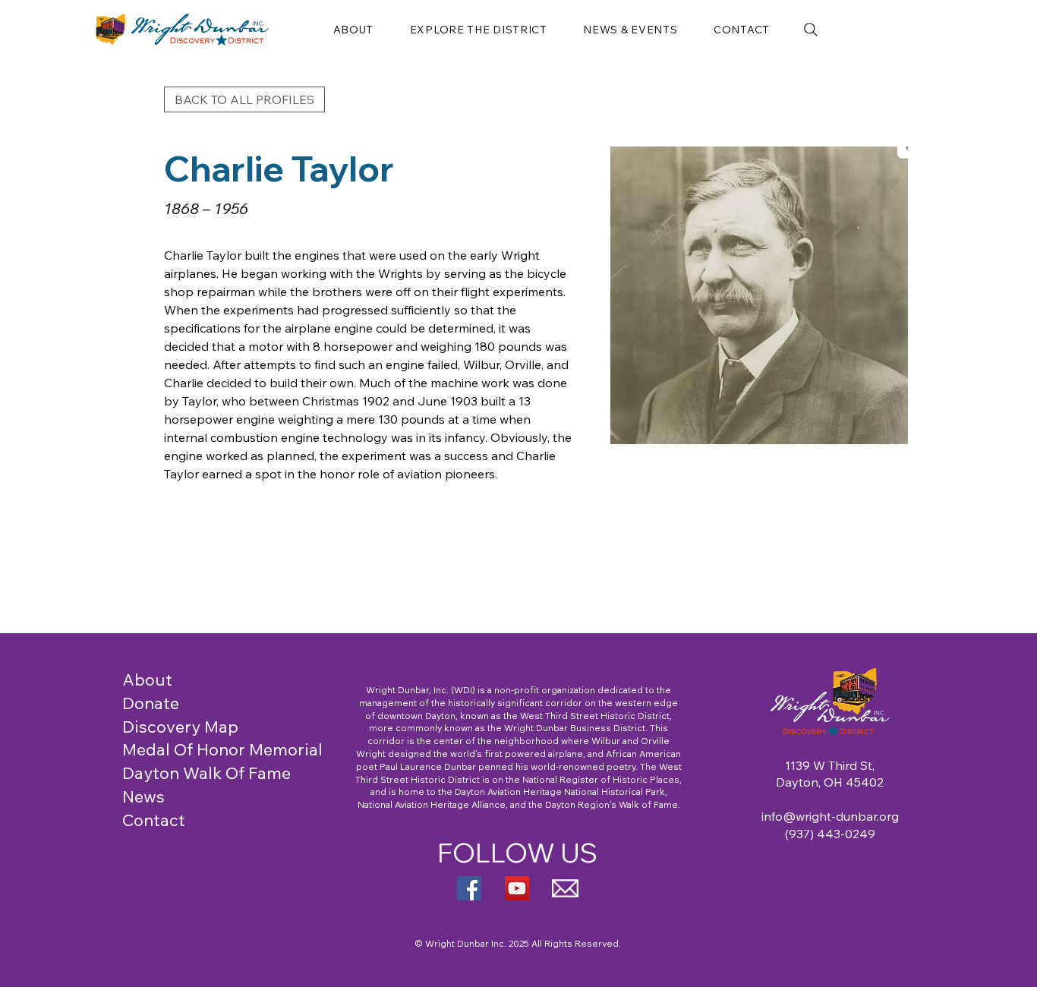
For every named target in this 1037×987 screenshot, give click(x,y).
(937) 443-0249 (830, 833)
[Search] (811, 30)
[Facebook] (469, 888)
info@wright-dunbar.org (830, 816)
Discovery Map (180, 726)
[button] (353, 29)
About (147, 679)
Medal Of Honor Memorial (222, 749)
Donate (150, 703)
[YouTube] (517, 888)
